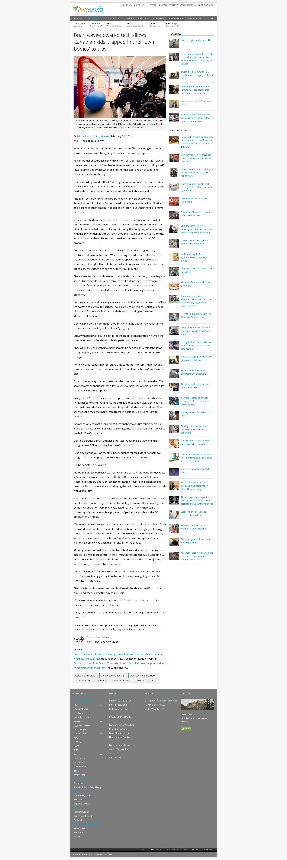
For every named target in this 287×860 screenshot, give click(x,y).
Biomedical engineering (112, 675)
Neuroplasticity (121, 680)
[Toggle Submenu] (101, 701)
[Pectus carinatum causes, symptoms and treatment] (174, 375)
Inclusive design (83, 680)
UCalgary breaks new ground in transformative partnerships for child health (196, 158)
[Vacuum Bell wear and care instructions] (174, 203)
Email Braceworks (119, 704)
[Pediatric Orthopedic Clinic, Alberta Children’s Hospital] (174, 530)
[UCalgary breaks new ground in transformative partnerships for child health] (174, 160)
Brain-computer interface (142, 675)
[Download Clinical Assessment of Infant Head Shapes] (174, 217)
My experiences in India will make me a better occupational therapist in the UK (197, 556)
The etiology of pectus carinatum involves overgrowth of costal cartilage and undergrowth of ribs (197, 500)
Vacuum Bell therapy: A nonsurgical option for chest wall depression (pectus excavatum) (197, 229)
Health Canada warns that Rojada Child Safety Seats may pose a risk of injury (197, 172)
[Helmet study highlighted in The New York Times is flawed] (174, 319)
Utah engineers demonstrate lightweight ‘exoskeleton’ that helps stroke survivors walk (195, 89)
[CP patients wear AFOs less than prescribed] (174, 273)
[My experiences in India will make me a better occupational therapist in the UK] (174, 558)
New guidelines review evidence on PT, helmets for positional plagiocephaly (196, 345)
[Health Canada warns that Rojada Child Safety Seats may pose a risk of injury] (174, 174)
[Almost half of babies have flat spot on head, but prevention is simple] (174, 332)
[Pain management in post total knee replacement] (174, 544)
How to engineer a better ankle (196, 40)
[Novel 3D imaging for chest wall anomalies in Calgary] (174, 362)
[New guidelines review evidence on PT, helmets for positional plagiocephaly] (174, 347)
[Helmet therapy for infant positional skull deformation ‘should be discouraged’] (174, 488)
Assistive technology (85, 675)
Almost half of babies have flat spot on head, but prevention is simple (196, 331)
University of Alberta (145, 680)
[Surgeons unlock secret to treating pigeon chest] (174, 517)
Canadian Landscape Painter (194, 718)
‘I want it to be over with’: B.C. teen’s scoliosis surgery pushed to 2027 (197, 75)
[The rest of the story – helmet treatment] (174, 287)
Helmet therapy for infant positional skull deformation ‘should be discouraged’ (194, 486)
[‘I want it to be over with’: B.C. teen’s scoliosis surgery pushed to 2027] (174, 77)
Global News (102, 136)
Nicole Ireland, (85, 136)
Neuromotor (102, 680)
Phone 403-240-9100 (120, 700)
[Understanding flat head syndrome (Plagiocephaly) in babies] (174, 259)
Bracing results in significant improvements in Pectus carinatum (194, 429)
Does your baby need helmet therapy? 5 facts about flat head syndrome (196, 187)
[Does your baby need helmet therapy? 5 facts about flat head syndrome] (174, 189)
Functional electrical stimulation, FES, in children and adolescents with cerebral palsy (196, 457)
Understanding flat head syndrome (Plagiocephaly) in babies (194, 257)
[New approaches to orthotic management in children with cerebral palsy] (174, 403)
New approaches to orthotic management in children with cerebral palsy (195, 401)
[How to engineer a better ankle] (174, 45)
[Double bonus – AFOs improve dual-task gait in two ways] (174, 445)
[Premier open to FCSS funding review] (174, 106)
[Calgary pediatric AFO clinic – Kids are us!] (174, 417)
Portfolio (184, 721)
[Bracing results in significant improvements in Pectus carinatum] (174, 431)
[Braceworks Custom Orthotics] (143, 9)
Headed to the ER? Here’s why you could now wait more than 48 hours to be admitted (197, 118)
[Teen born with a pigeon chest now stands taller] (174, 389)
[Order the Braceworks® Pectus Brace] (174, 474)
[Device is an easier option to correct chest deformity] (174, 245)
